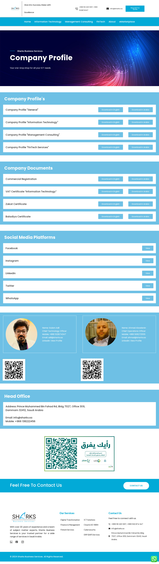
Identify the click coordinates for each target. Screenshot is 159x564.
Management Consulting (79, 21)
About (112, 21)
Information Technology (48, 21)
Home (27, 21)
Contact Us (136, 485)
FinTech (101, 21)
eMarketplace (127, 21)
